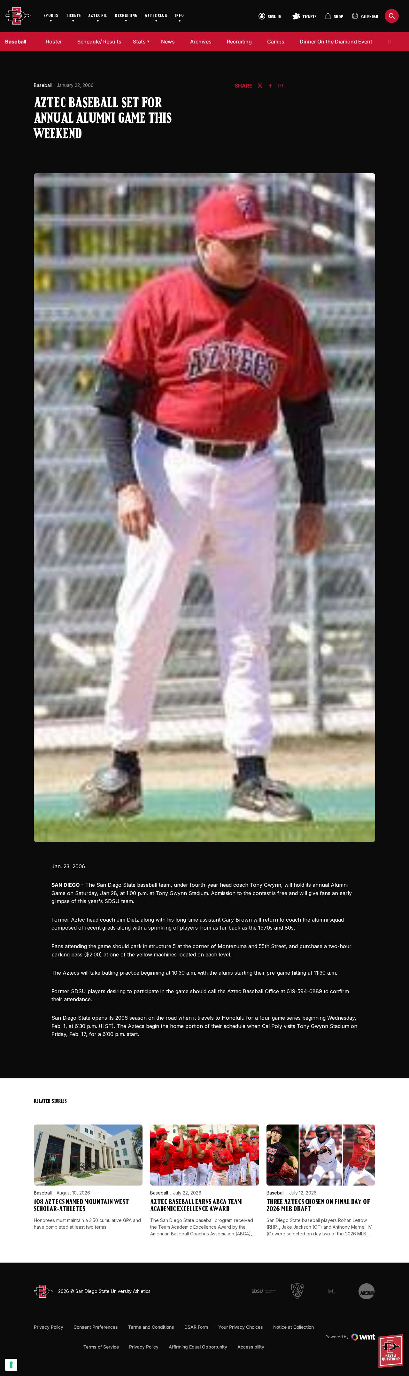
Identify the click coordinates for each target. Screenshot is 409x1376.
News (168, 41)
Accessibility (250, 1346)
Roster (54, 41)
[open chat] (392, 1351)
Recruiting (126, 15)
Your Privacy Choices (240, 1327)
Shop (334, 19)
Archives (201, 41)
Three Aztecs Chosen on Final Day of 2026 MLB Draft (318, 1206)
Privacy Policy (48, 1327)
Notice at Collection (293, 1327)
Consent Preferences (95, 1327)
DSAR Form (196, 1327)
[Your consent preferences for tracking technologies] (11, 1365)
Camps (277, 41)
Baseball (43, 85)
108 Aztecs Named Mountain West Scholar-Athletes (81, 1206)
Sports (50, 15)
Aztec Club (156, 15)
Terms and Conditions (151, 1327)
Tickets (73, 15)
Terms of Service (101, 1346)
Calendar (369, 17)
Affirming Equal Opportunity (198, 1346)
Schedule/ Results (99, 41)
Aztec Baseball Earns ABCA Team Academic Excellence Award (196, 1206)
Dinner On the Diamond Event (335, 41)
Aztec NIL (97, 15)
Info (179, 15)
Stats (139, 41)
